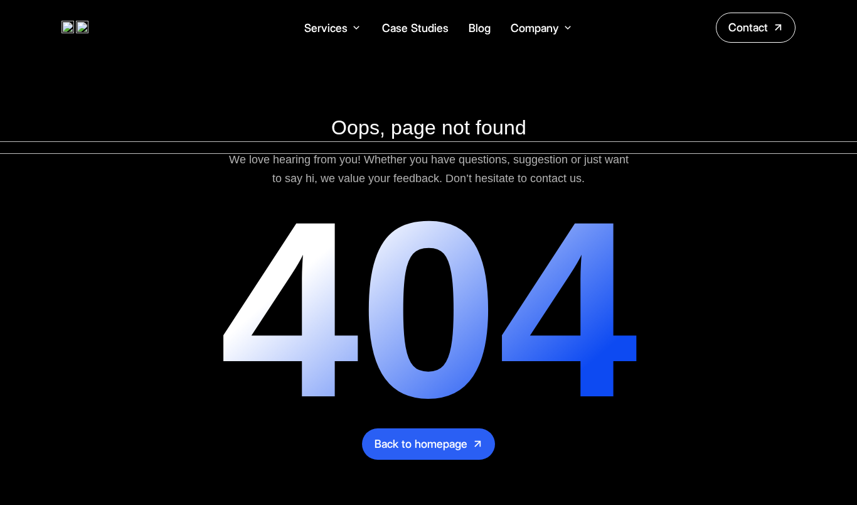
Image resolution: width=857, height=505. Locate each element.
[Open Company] (567, 27)
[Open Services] (356, 27)
